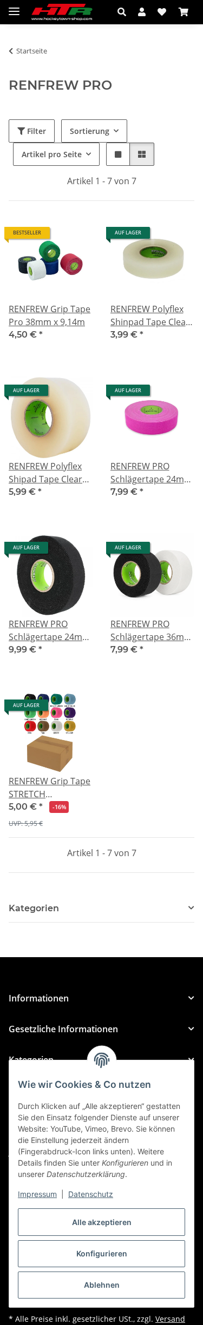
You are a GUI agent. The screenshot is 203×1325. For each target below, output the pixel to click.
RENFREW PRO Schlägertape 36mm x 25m (151, 630)
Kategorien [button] (34, 908)
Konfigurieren (101, 1253)
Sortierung (89, 131)
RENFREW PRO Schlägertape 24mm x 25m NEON (151, 473)
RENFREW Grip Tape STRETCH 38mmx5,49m (49, 788)
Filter (35, 131)
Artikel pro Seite (52, 154)
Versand (170, 1319)
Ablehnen (102, 1284)
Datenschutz (90, 1194)
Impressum (37, 1194)
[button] (124, 12)
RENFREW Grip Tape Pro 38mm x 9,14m (49, 315)
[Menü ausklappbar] (14, 7)
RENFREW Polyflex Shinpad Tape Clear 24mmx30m (149, 315)
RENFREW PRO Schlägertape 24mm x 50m (49, 630)
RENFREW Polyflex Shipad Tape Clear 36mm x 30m (45, 473)
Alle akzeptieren (102, 1222)
